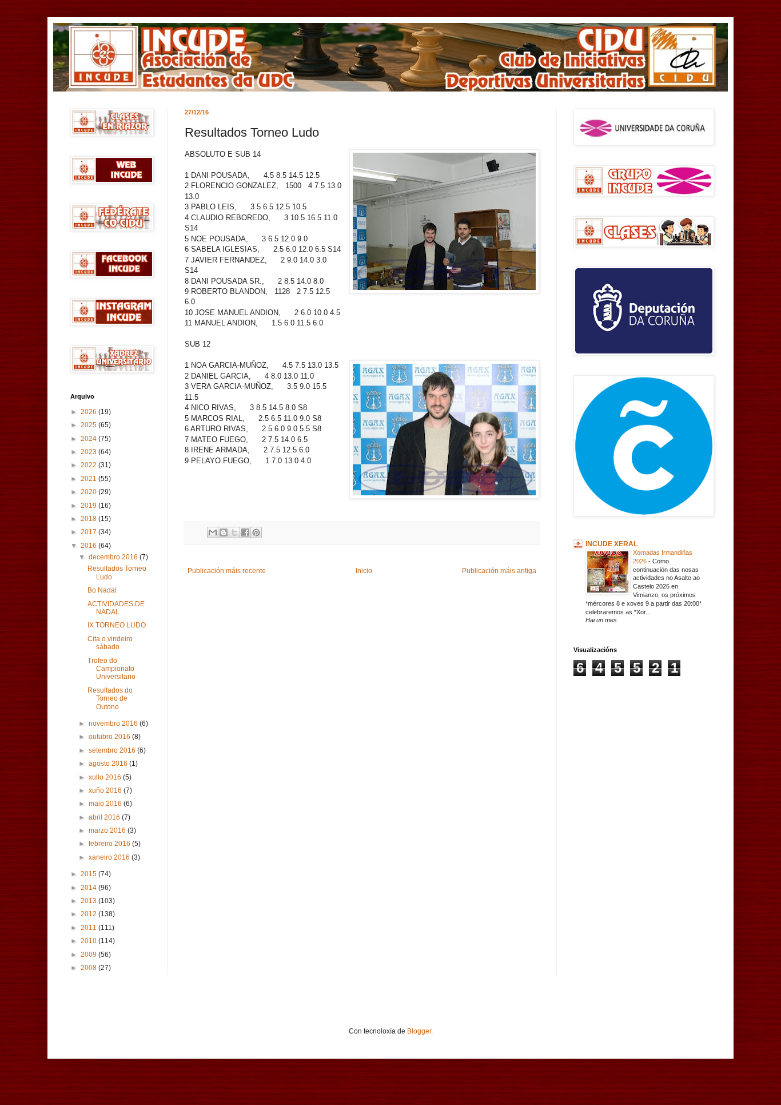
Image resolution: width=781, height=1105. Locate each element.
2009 (89, 955)
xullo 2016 (106, 777)
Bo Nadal (102, 590)
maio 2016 (106, 804)
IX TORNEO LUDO (116, 625)
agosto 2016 (109, 764)
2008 (89, 968)
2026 (89, 412)
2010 (89, 941)
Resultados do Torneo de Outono (110, 698)
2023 (89, 452)
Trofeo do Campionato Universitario (111, 669)
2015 (89, 874)
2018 (89, 519)
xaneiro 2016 (110, 857)
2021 (89, 479)
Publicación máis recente (227, 571)
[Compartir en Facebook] (245, 532)
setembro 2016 (113, 750)
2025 (89, 425)
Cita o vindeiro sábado (110, 643)
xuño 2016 (106, 790)
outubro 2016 (110, 737)
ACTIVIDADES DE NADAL (116, 608)
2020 (89, 492)
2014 (89, 888)
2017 (89, 532)
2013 (89, 901)
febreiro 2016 (110, 844)
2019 (89, 506)
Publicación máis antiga (499, 571)
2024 (89, 439)
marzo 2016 (108, 830)
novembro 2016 (114, 724)
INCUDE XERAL (611, 544)
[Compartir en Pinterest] (256, 532)
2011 (89, 928)
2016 (89, 546)
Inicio (364, 571)
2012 (89, 914)
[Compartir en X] (234, 532)
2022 (89, 465)
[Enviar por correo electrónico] (212, 532)
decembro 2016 (114, 557)
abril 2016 (105, 817)
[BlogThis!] (223, 532)
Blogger (419, 1031)
